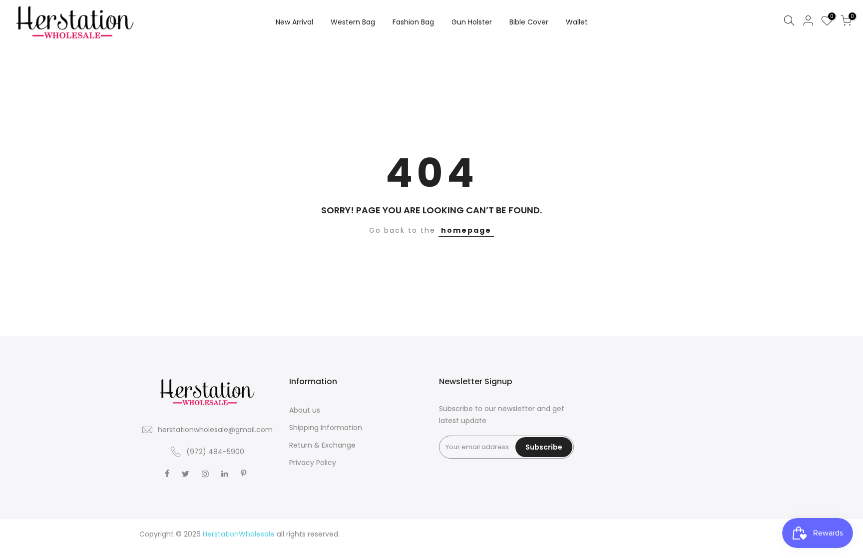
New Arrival (294, 22)
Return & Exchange (322, 445)
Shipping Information (325, 428)
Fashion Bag (413, 22)
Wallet (577, 22)
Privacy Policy (312, 463)
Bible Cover (528, 22)
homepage (466, 230)
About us (304, 410)
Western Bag (353, 22)
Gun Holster (471, 22)
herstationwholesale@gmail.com (215, 430)
